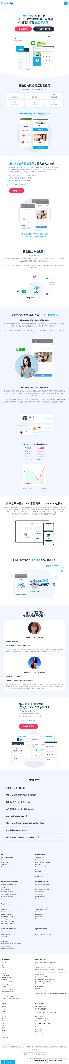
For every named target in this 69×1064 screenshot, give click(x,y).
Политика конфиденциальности (11, 998)
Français (4, 1009)
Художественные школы (8, 932)
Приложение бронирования (43, 984)
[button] (66, 3)
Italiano (4, 1016)
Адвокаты (4, 899)
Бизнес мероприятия (7, 948)
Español (4, 1011)
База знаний (39, 1034)
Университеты (39, 857)
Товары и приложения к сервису (44, 965)
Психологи (38, 899)
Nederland (5, 1037)
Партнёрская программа (9, 989)
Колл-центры (5, 889)
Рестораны (4, 941)
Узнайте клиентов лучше (42, 967)
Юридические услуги (7, 896)
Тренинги (4, 909)
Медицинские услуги (42, 881)
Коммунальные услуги (7, 921)
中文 (3, 1023)
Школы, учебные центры (42, 862)
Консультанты (5, 907)
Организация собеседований (9, 894)
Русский (4, 1018)
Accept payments (40, 974)
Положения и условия (8, 996)
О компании (5, 984)
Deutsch (4, 1013)
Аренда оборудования (7, 939)
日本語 (3, 1028)
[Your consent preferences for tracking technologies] (66, 1061)
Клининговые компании (8, 923)
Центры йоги (39, 914)
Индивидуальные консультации (13, 904)
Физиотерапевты (40, 896)
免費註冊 (24, 29)
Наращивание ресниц (7, 857)
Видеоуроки (38, 1031)
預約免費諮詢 (44, 29)
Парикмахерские (6, 860)
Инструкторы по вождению (43, 934)
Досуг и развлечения (8, 929)
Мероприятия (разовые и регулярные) (12, 943)
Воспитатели (39, 876)
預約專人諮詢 (28, 726)
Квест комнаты (5, 934)
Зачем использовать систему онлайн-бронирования (50, 993)
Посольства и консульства (8, 884)
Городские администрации (9, 887)
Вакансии (4, 986)
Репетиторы (38, 869)
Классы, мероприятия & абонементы (46, 962)
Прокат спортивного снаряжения (45, 919)
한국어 (3, 1025)
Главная (4, 962)
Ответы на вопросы (7, 991)
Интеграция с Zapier (41, 991)
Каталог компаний (40, 1021)
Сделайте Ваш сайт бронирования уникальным (49, 969)
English (4, 1006)
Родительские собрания (42, 867)
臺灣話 (3, 1021)
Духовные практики (7, 916)
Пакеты (37, 988)
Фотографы (4, 936)
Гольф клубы (38, 916)
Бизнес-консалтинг (6, 912)
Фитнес (37, 912)
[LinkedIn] (44, 1024)
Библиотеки (38, 864)
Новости (37, 1027)
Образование (40, 854)
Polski (3, 1035)
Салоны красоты (6, 864)
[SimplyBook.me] (7, 3)
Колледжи (38, 860)
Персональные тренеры (42, 907)
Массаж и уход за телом (42, 884)
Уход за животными (7, 914)
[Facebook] (35, 1024)
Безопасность (6, 979)
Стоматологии (39, 887)
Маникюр (4, 867)
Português (4, 1030)
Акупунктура (39, 894)
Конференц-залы (6, 946)
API (3, 993)
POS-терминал (39, 986)
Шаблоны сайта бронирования (11, 982)
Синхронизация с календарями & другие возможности (51, 972)
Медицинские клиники (42, 889)
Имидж (4, 854)
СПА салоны (4, 862)
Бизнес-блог (38, 1029)
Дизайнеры (4, 919)
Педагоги (38, 871)
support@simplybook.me (49, 1012)
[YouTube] (49, 1024)
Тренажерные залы (41, 909)
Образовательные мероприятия (44, 874)
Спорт (37, 904)
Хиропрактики (39, 891)
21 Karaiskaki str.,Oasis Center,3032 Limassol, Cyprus (42, 1016)
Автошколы (38, 932)
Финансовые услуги (7, 891)
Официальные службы (9, 881)
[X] (40, 1024)
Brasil (3, 1032)
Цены (3, 965)
